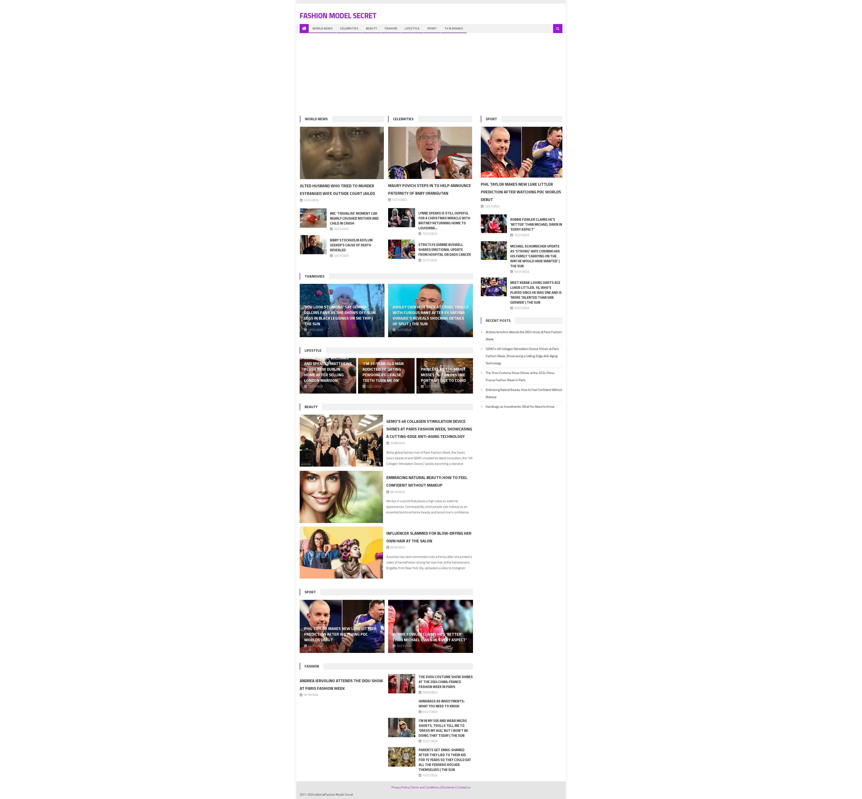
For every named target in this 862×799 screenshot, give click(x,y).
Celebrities (349, 28)
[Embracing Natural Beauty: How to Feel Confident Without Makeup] (341, 497)
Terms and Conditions (425, 787)
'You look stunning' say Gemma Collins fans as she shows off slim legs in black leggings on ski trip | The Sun (340, 315)
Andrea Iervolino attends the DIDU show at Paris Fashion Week (524, 335)
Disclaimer (448, 787)
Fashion (391, 28)
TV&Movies (314, 276)
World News (322, 28)
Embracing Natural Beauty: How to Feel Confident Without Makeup (524, 393)
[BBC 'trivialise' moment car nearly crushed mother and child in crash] (313, 217)
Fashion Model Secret (338, 15)
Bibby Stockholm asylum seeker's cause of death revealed (351, 245)
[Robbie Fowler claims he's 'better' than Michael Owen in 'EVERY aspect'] (430, 626)
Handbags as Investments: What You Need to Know (441, 704)
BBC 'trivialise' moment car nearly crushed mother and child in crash (354, 218)
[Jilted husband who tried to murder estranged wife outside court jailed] (342, 153)
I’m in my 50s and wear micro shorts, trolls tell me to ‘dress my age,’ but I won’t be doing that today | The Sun (443, 728)
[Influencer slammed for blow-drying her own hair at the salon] (341, 553)
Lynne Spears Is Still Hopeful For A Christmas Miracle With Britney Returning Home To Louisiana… (444, 221)
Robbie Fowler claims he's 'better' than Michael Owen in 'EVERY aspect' (429, 637)
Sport (432, 28)
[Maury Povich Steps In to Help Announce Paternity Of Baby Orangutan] (430, 153)
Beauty (371, 28)
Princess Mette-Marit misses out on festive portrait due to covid (443, 374)
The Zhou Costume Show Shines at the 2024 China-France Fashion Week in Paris (446, 681)
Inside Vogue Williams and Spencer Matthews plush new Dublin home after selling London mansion (328, 369)
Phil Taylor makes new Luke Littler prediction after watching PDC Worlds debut (340, 634)
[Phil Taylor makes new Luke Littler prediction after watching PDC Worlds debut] (521, 152)
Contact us (464, 787)
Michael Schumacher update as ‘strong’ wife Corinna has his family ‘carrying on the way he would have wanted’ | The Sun (535, 256)
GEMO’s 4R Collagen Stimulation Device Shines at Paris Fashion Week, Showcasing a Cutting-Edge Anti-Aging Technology (429, 429)
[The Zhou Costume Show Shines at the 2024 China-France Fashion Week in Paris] (401, 684)
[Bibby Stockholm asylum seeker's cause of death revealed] (313, 244)
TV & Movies (453, 28)
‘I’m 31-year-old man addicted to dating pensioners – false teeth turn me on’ (383, 372)
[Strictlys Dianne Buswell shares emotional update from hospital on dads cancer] (401, 249)
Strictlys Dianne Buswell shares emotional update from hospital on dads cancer (444, 249)
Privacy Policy (400, 787)
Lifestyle (412, 28)
